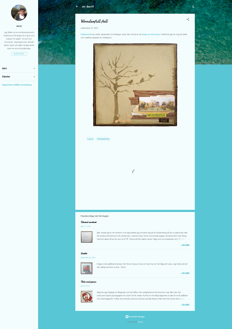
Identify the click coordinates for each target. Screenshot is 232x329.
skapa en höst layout (151, 34)
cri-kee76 (88, 6)
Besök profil (19, 54)
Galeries (140, 322)
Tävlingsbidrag (103, 139)
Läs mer (185, 245)
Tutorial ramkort (88, 222)
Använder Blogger (137, 316)
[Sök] (193, 7)
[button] (187, 20)
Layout (90, 139)
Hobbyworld (86, 34)
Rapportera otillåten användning (17, 85)
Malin (19, 26)
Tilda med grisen (88, 281)
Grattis (84, 253)
